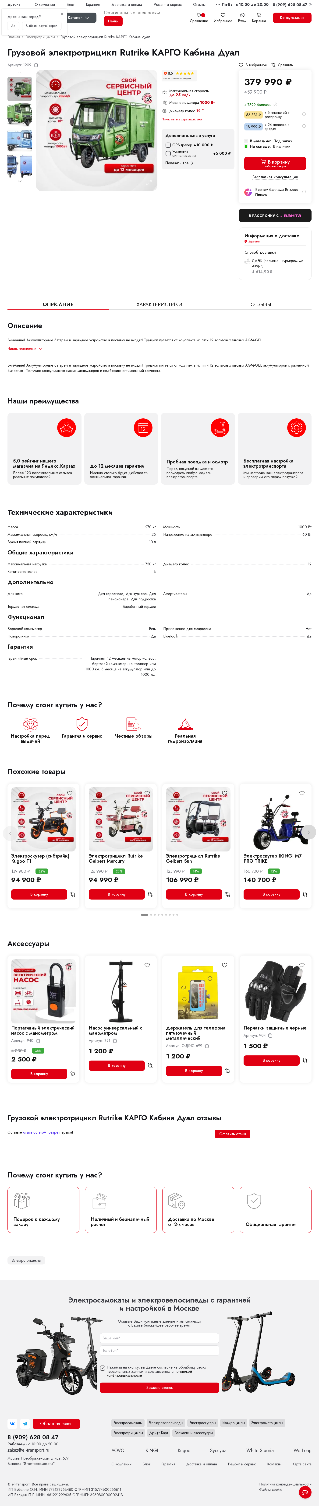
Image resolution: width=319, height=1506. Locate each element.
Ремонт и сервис (168, 4)
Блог (70, 4)
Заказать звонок (159, 1387)
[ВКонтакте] (12, 1424)
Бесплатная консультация (275, 177)
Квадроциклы (233, 1422)
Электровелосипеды (166, 1422)
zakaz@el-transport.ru (28, 1450)
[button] (245, 4)
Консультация (292, 17)
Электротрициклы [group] (26, 1260)
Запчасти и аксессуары (193, 1433)
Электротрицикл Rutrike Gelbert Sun (193, 859)
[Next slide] (19, 181)
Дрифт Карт (158, 1433)
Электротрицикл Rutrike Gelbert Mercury (116, 859)
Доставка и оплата (126, 4)
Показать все (176, 163)
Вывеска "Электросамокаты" (38, 1461)
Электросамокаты (127, 1422)
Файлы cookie (270, 1489)
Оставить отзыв (232, 1134)
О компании (45, 4)
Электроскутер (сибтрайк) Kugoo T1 (40, 859)
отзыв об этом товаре (40, 1132)
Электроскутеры (202, 1422)
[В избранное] (70, 793)
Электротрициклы (128, 1433)
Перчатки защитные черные (275, 1028)
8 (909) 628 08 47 (32, 1437)
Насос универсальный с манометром (115, 1031)
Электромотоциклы (267, 1422)
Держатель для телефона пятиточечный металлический (196, 1033)
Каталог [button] (75, 17)
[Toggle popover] (305, 1492)
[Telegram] (25, 1424)
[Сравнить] (73, 894)
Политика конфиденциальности (285, 1484)
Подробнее (44, 449)
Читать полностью (21, 348)
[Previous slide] (10, 833)
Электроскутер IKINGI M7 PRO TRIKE (273, 859)
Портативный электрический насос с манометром (42, 1031)
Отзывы (199, 4)
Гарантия (93, 4)
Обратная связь (56, 1423)
